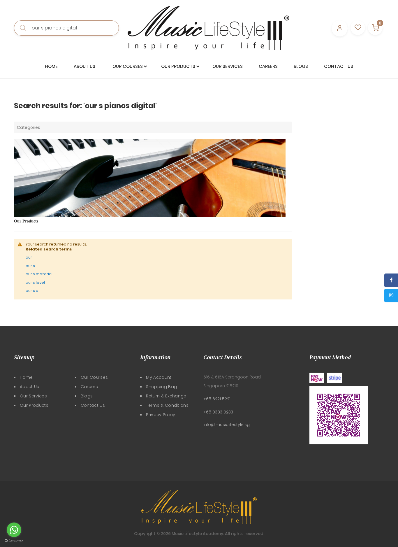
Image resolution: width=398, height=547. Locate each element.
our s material (39, 274)
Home (26, 377)
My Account (158, 377)
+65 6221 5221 (216, 399)
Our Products (26, 221)
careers (89, 387)
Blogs (87, 396)
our (29, 257)
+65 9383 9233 (218, 412)
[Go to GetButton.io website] (14, 541)
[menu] (199, 66)
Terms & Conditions (167, 405)
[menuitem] (51, 66)
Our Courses (94, 377)
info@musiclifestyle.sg (226, 424)
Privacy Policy (160, 415)
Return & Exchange (166, 396)
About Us (29, 387)
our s (30, 266)
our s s (32, 290)
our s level (35, 282)
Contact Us (93, 405)
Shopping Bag (161, 387)
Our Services (33, 396)
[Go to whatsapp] (14, 530)
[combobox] (66, 28)
